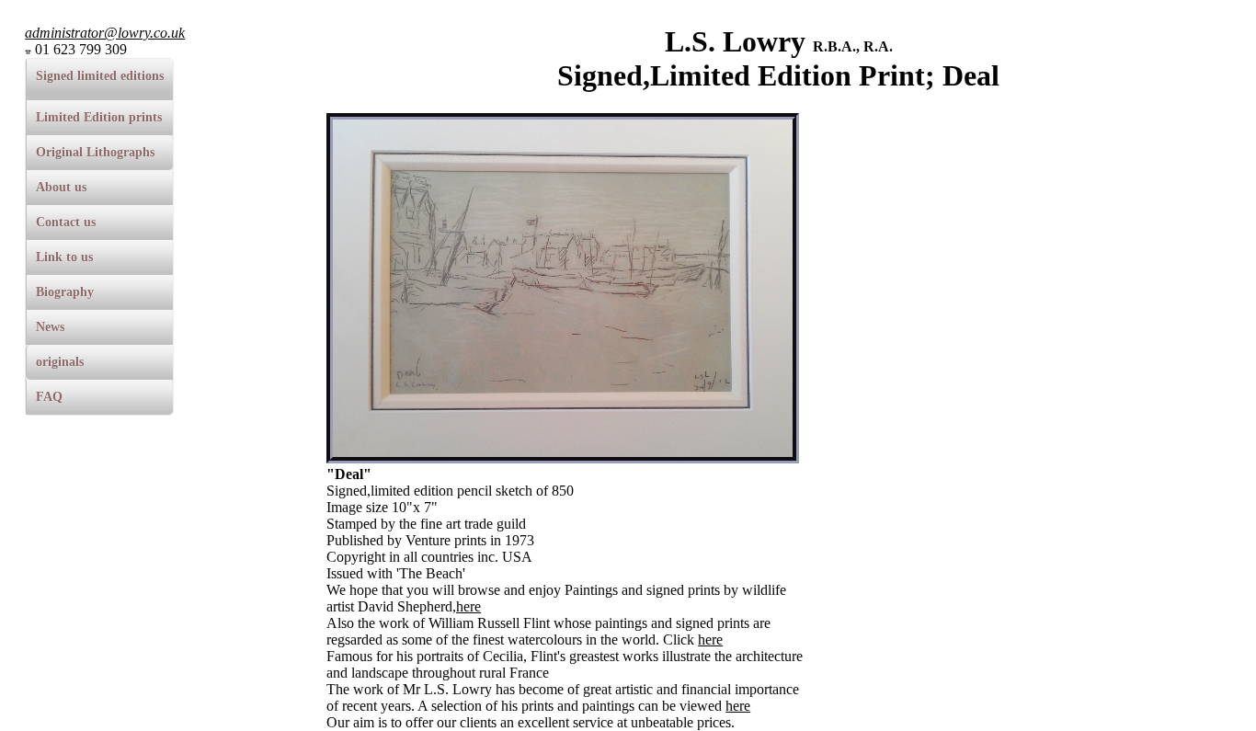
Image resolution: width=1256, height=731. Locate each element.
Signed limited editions (100, 76)
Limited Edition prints (99, 117)
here (468, 606)
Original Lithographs (95, 152)
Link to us (64, 257)
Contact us (66, 222)
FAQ (49, 397)
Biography (65, 292)
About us (61, 187)
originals (60, 362)
